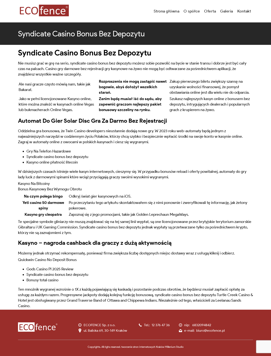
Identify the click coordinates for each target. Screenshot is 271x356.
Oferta (210, 11)
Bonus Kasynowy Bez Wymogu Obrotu (50, 189)
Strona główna (167, 11)
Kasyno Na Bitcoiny (34, 183)
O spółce (192, 11)
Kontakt (244, 11)
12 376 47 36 (161, 325)
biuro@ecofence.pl (210, 331)
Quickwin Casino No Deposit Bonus (47, 259)
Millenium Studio (174, 346)
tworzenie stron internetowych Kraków (142, 346)
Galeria (226, 11)
